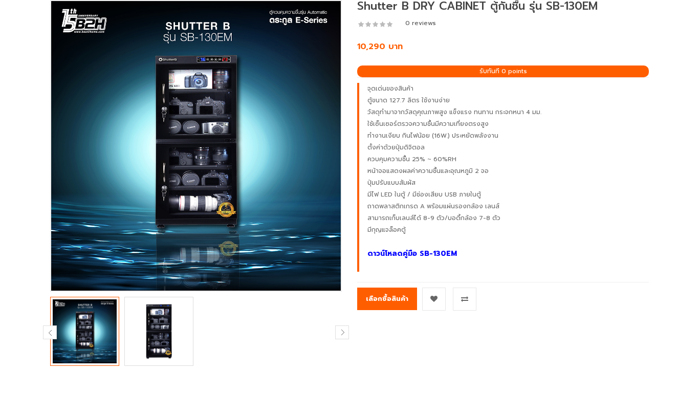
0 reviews (420, 23)
